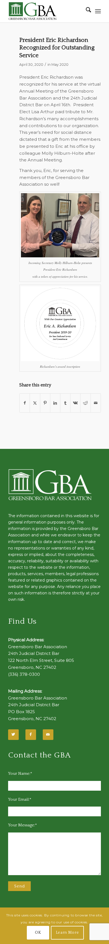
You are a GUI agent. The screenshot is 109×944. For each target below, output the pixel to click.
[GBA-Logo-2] (45, 11)
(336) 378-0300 (24, 674)
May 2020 (59, 64)
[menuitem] (85, 11)
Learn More (67, 932)
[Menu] (98, 11)
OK (38, 932)
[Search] (85, 11)
